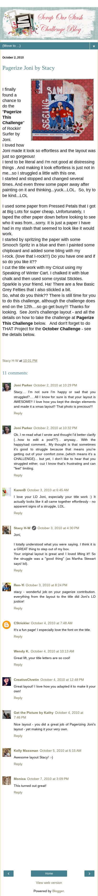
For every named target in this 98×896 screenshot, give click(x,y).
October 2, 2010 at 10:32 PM (55, 428)
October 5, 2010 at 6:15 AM (60, 750)
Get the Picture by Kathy (34, 713)
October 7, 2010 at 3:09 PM (48, 779)
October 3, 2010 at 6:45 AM (48, 490)
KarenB (20, 490)
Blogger (58, 891)
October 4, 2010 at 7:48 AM (52, 623)
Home (49, 873)
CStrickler (21, 623)
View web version (49, 883)
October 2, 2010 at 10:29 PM (55, 385)
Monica (20, 779)
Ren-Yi (19, 585)
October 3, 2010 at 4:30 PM (58, 528)
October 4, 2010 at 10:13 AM (52, 651)
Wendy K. (21, 651)
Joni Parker (23, 385)
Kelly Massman (26, 750)
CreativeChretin (26, 680)
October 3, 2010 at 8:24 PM (46, 585)
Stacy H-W (22, 528)
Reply (18, 413)
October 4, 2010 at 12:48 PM (62, 680)
